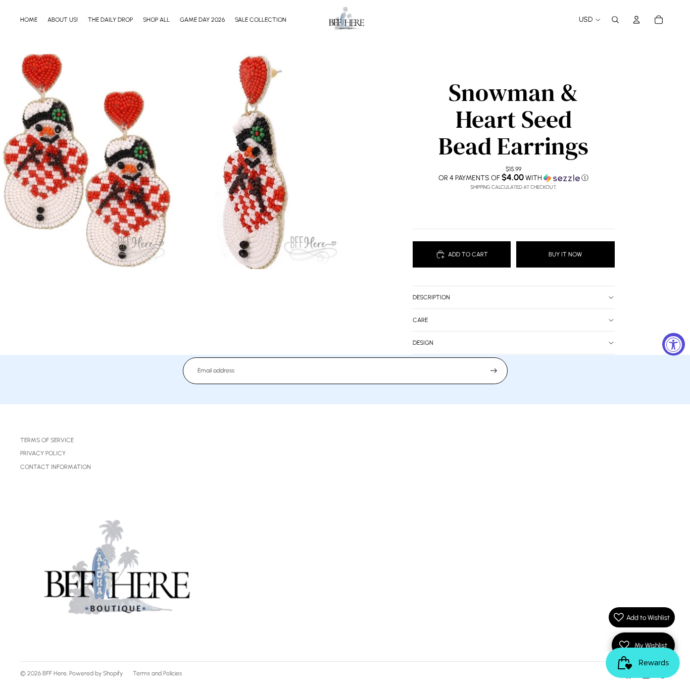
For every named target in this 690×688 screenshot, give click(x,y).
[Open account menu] (636, 20)
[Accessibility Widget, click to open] (673, 344)
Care (420, 320)
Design (423, 342)
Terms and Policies (157, 673)
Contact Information (55, 466)
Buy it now (565, 254)
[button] (514, 178)
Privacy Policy (43, 453)
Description (431, 297)
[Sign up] (494, 371)
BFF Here (54, 673)
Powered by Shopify (96, 673)
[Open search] (615, 20)
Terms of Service (47, 440)
